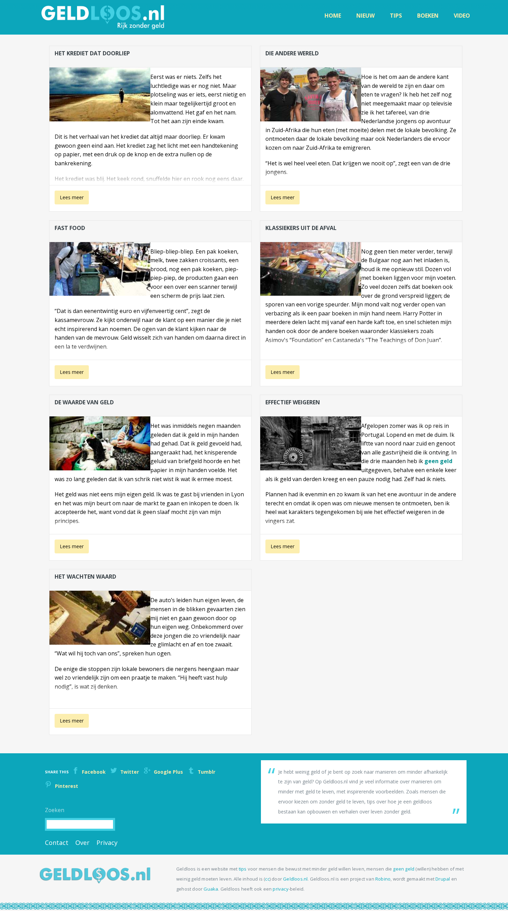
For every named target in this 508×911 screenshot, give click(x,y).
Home (332, 15)
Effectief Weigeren (292, 402)
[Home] (103, 17)
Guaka (211, 889)
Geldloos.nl (295, 879)
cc (267, 879)
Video (462, 15)
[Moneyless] (95, 881)
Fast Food (70, 228)
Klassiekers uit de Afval (301, 228)
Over (82, 842)
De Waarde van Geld (84, 402)
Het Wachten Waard (85, 576)
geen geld (438, 461)
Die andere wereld (292, 53)
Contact (56, 842)
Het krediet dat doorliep (92, 53)
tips (243, 869)
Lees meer (69, 199)
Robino (383, 879)
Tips (396, 15)
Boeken (428, 15)
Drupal (442, 879)
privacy (280, 889)
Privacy (106, 842)
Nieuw (365, 15)
